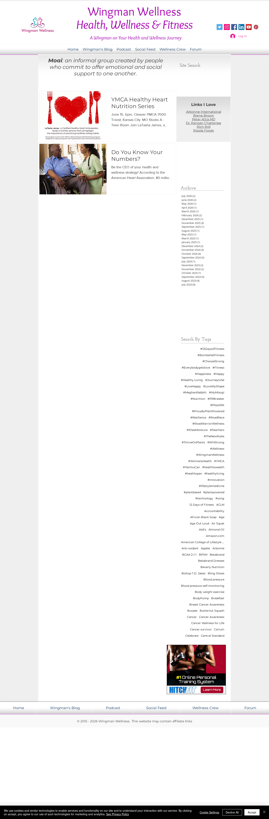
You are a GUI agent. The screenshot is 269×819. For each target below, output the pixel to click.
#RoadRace (216, 417)
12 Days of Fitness (201, 504)
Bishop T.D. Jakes (193, 573)
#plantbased (192, 492)
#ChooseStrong (213, 361)
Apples (205, 548)
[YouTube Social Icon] (249, 27)
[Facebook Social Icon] (234, 27)
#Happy (218, 374)
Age (221, 517)
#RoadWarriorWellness (208, 423)
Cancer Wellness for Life (207, 623)
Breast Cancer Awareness (206, 604)
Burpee (192, 610)
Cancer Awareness (211, 617)
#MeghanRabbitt (195, 392)
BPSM (203, 554)
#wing (219, 498)
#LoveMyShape (213, 386)
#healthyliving (214, 473)
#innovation (216, 480)
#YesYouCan (191, 467)
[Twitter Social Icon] (220, 27)
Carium (219, 629)
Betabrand (217, 554)
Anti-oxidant (190, 548)
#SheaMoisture (197, 430)
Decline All (232, 812)
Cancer (192, 617)
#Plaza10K (217, 405)
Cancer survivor (201, 629)
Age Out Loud (199, 523)
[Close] (264, 812)
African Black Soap (203, 517)
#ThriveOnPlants (193, 442)
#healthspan (193, 473)
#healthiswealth (213, 467)
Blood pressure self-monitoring (202, 586)
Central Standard (212, 635)
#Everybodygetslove (196, 367)
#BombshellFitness (211, 355)
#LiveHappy (193, 386)
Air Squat (217, 523)
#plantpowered (213, 492)
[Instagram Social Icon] (227, 27)
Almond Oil (216, 529)
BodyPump (201, 598)
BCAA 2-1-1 (189, 554)
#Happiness (203, 374)
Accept (252, 812)
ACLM (220, 504)
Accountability (214, 511)
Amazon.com (215, 536)
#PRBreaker (216, 399)
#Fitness (218, 367)
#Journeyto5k (214, 380)
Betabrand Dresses (211, 561)
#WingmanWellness (210, 455)
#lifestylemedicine (211, 486)
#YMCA (219, 461)
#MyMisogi (216, 392)
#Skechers (217, 430)
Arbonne (218, 548)
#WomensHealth (200, 461)
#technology (204, 498)
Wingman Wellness (134, 11)
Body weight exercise (209, 592)
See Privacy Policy (117, 814)
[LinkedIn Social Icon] (241, 27)
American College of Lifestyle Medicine (202, 542)
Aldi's (202, 529)
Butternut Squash (212, 610)
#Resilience (198, 417)
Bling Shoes (216, 573)
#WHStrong (215, 442)
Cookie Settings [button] (209, 812)
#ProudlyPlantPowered (208, 411)
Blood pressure (213, 579)
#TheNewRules (214, 436)
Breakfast (217, 598)
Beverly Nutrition (212, 567)
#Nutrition (198, 399)
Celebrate (192, 635)
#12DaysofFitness (212, 349)
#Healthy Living (192, 380)
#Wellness (217, 448)
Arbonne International (203, 112)
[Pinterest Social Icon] (256, 27)
